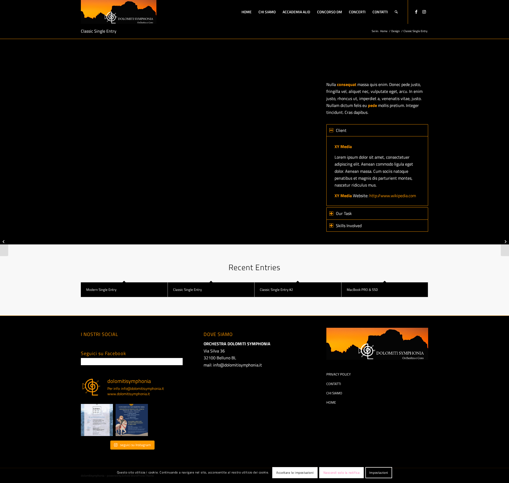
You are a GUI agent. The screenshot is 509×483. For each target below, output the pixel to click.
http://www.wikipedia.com (392, 195)
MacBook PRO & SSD (362, 289)
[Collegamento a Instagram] (424, 12)
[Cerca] (396, 12)
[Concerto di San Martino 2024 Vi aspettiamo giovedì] (132, 420)
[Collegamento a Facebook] (416, 12)
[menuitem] (246, 12)
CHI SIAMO (334, 393)
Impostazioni (378, 472)
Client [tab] (341, 130)
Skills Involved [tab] (349, 225)
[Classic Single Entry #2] (4, 241)
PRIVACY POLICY (338, 374)
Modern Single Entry (101, 289)
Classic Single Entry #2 (276, 289)
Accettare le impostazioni (295, 472)
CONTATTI (333, 383)
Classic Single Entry (98, 31)
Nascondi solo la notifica (341, 472)
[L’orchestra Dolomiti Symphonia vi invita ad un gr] (97, 420)
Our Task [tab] (344, 213)
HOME (331, 402)
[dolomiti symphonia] (118, 12)
